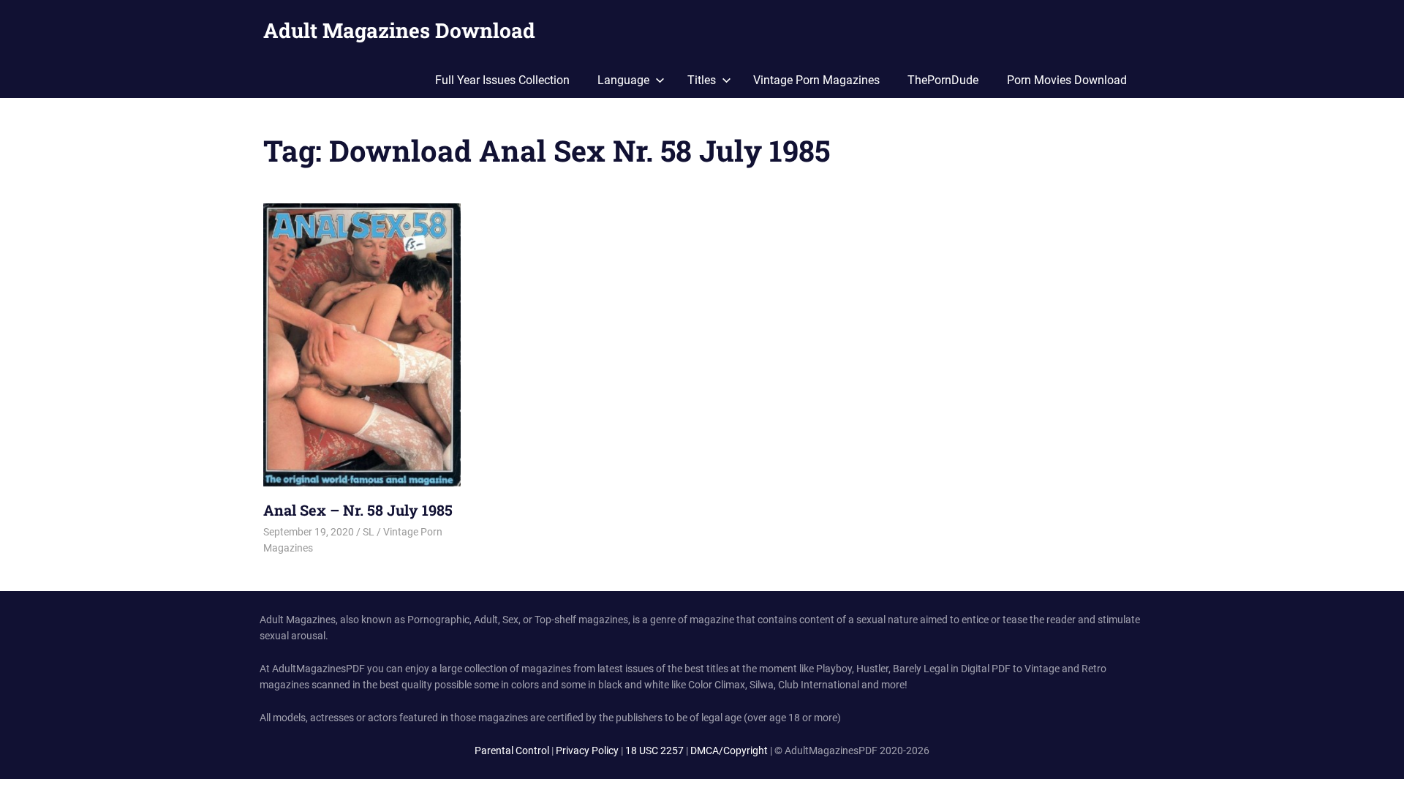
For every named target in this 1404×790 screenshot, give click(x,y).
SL (368, 532)
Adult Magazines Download (399, 30)
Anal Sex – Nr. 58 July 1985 (358, 509)
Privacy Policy (587, 750)
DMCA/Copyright (729, 750)
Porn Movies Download (1067, 80)
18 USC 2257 (654, 750)
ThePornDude (942, 80)
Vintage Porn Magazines (816, 80)
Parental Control (512, 750)
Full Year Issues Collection (502, 80)
